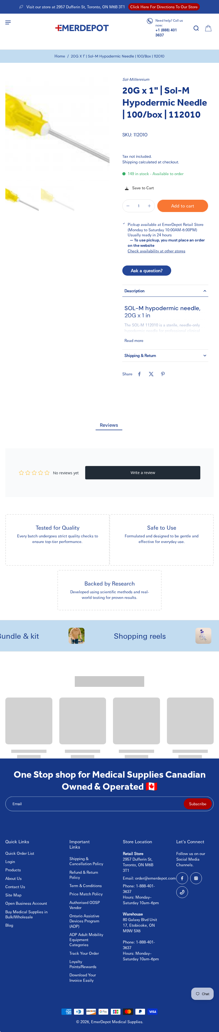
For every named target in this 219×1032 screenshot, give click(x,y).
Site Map (13, 894)
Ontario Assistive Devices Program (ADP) (84, 921)
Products (13, 869)
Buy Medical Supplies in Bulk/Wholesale (26, 914)
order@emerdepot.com (155, 878)
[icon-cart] (208, 27)
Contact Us (15, 886)
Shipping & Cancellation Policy (86, 861)
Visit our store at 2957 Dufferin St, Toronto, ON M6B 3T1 (75, 6)
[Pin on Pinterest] (163, 374)
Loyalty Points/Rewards (82, 964)
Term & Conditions (85, 885)
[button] (182, 205)
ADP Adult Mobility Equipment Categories (86, 939)
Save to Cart (142, 187)
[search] (196, 27)
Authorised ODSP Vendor (84, 905)
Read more (133, 340)
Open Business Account (26, 903)
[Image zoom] (57, 129)
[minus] (128, 206)
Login (10, 861)
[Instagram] (196, 878)
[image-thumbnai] (22, 200)
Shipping (130, 161)
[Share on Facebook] (139, 374)
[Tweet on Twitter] (151, 374)
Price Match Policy (86, 893)
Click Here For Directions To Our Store (164, 6)
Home (59, 55)
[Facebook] (182, 878)
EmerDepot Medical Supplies (116, 1021)
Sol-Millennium (135, 79)
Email (17, 803)
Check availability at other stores (156, 250)
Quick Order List (19, 853)
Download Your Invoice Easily (82, 977)
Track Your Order (84, 953)
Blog (9, 925)
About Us (13, 878)
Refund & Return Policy (83, 875)
